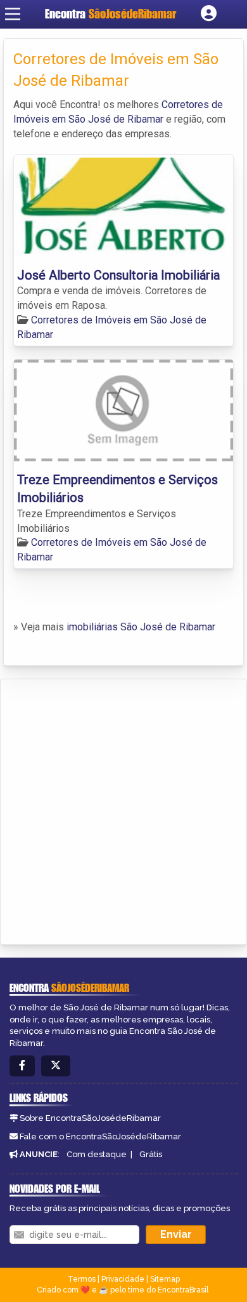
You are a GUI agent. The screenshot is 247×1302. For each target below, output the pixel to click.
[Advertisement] (123, 809)
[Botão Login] (209, 14)
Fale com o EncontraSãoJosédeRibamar (100, 1136)
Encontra (110, 13)
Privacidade (122, 1279)
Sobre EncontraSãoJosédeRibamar (90, 1118)
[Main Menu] (12, 14)
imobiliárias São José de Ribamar (140, 627)
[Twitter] (55, 1065)
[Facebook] (22, 1065)
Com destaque (96, 1154)
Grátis (150, 1154)
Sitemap (165, 1279)
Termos (82, 1279)
